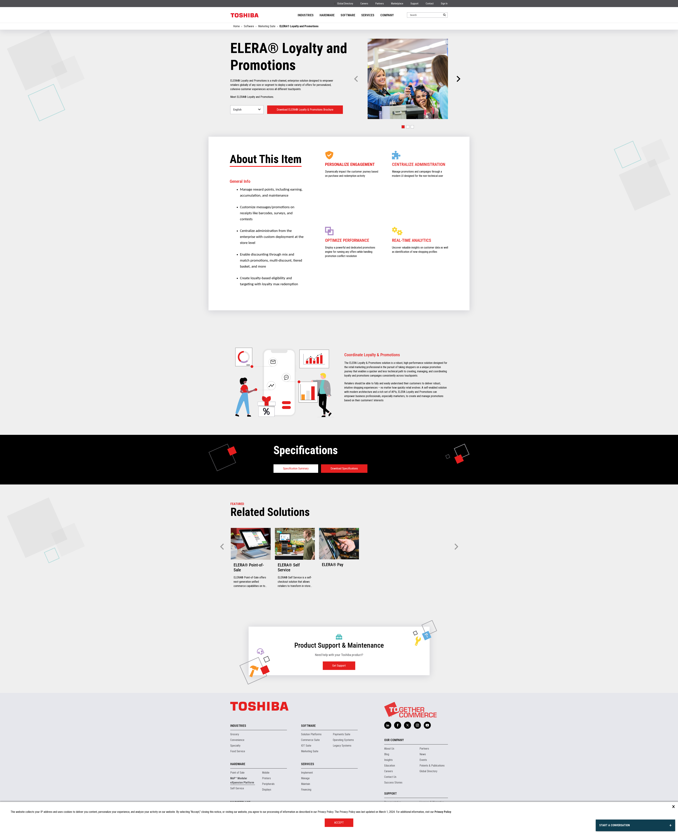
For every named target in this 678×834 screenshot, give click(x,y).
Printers (266, 778)
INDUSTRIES (306, 15)
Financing (306, 789)
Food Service (237, 751)
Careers (364, 3)
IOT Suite (306, 745)
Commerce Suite (310, 740)
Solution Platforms (311, 734)
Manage (305, 778)
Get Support (339, 665)
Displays (266, 789)
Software (249, 26)
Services (307, 764)
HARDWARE (327, 15)
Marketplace (397, 3)
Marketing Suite (266, 26)
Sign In (444, 3)
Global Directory (345, 3)
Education (389, 765)
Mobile (265, 772)
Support (414, 3)
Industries (238, 725)
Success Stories (393, 782)
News (423, 754)
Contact (430, 3)
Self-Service (237, 788)
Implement (307, 772)
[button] (458, 79)
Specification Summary (296, 468)
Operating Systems (343, 740)
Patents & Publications (432, 765)
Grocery (234, 734)
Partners (379, 3)
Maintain (305, 784)
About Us (389, 748)
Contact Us (390, 777)
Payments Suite (341, 734)
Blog (386, 754)
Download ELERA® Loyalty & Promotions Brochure (305, 109)
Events (423, 760)
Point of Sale (237, 772)
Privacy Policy (443, 812)
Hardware (237, 764)
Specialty (235, 745)
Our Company (394, 740)
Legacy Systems (342, 745)
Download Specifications (344, 468)
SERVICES (367, 15)
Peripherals (268, 784)
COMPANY (387, 15)
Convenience (237, 740)
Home (236, 26)
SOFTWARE (348, 15)
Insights (388, 760)
